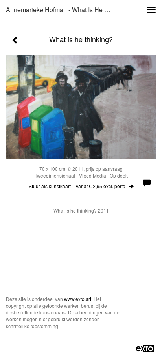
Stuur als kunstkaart (77, 186)
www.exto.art (77, 299)
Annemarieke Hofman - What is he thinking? (62, 9)
